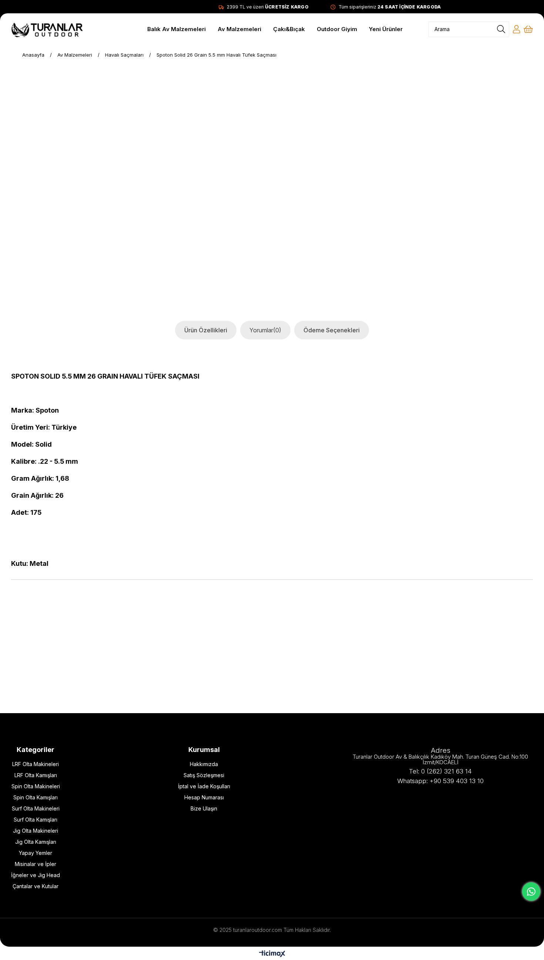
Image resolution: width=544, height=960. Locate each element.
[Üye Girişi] (516, 29)
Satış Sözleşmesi (204, 775)
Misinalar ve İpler (35, 864)
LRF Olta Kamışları (35, 775)
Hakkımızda (204, 764)
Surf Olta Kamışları (35, 819)
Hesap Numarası (204, 797)
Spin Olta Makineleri (35, 786)
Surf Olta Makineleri (36, 808)
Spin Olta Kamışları (35, 797)
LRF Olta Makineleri (35, 764)
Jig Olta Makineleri (35, 831)
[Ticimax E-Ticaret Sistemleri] (272, 954)
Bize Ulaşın (204, 808)
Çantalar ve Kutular (35, 886)
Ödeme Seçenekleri (331, 330)
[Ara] (501, 29)
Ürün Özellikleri (205, 330)
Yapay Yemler (35, 853)
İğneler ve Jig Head (35, 875)
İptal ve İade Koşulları (204, 786)
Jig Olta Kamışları (35, 842)
